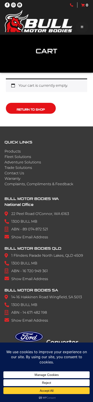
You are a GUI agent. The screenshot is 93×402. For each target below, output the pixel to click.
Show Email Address (29, 237)
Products (13, 151)
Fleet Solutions (18, 157)
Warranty (12, 178)
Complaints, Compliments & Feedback (39, 184)
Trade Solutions (18, 167)
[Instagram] (13, 4)
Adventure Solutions (23, 162)
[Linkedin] (19, 4)
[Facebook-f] (7, 4)
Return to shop (31, 109)
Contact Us (14, 173)
